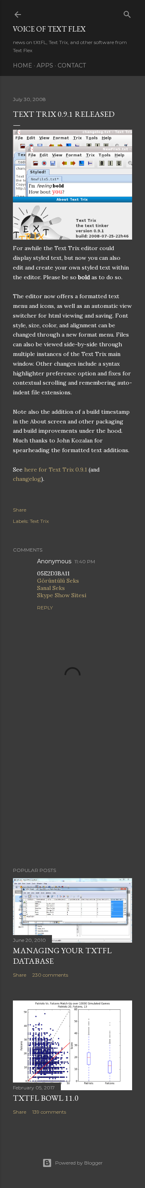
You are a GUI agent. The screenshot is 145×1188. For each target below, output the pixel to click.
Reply (45, 608)
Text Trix (39, 521)
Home (22, 65)
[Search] (127, 13)
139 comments (49, 1112)
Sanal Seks (51, 588)
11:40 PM (85, 561)
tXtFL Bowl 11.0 (46, 1098)
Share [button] (19, 510)
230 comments (50, 975)
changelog (27, 478)
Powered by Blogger (79, 1163)
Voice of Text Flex (49, 29)
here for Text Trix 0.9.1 (55, 469)
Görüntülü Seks (58, 580)
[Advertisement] (72, 796)
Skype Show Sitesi (61, 595)
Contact (72, 65)
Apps (45, 65)
